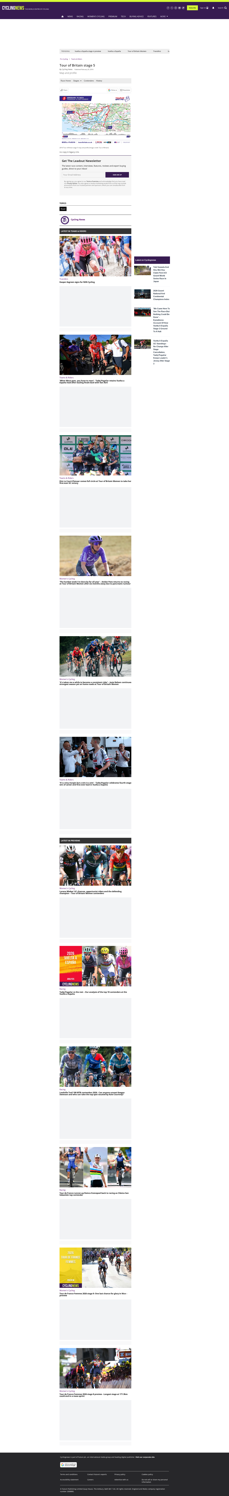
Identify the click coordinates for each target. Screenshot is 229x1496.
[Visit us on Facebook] (168, 7)
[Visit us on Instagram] (175, 7)
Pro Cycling (64, 59)
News (70, 16)
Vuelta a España (114, 51)
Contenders (89, 81)
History (99, 81)
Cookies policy (147, 1474)
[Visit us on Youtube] (179, 7)
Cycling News (67, 69)
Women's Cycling (96, 16)
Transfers (157, 51)
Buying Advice (137, 16)
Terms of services (92, 181)
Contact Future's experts (97, 1474)
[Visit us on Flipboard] (183, 7)
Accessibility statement (69, 1479)
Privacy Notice (72, 183)
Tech (123, 16)
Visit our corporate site (144, 1457)
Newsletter (126, 90)
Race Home (66, 81)
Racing (80, 16)
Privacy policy (119, 1474)
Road (63, 209)
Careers (90, 1479)
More (163, 16)
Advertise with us (121, 1479)
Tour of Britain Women (137, 51)
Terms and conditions (69, 1474)
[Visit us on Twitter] (171, 7)
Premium (112, 16)
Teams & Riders (76, 59)
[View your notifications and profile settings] (213, 7)
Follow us (114, 90)
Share (65, 90)
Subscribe (192, 8)
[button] (222, 8)
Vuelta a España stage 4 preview (88, 51)
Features (151, 16)
